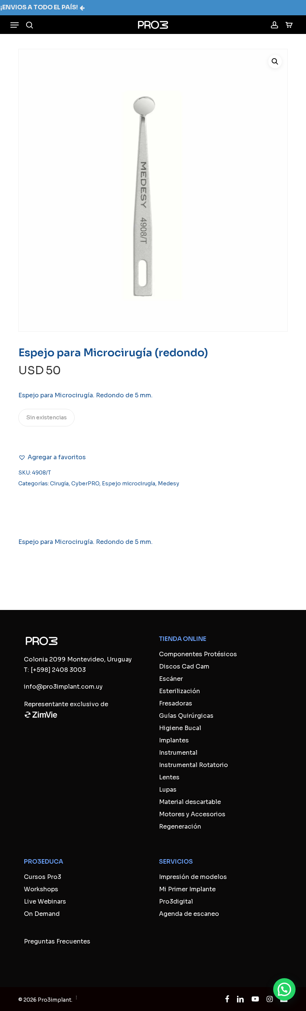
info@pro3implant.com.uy (63, 687)
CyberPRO (85, 483)
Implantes (174, 740)
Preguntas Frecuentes (57, 941)
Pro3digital (176, 901)
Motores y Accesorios (192, 814)
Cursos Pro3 (42, 877)
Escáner (171, 679)
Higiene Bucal (180, 728)
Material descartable (190, 802)
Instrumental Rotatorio (193, 765)
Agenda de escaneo (189, 914)
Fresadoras (175, 703)
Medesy (168, 483)
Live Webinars (45, 901)
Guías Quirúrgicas (186, 716)
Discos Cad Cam (184, 666)
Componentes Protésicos (198, 654)
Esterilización (179, 691)
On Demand (42, 914)
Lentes (169, 777)
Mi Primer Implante (187, 889)
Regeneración (180, 826)
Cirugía (59, 483)
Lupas (168, 790)
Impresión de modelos (193, 877)
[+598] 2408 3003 (58, 670)
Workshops (41, 889)
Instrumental (178, 753)
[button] (14, 25)
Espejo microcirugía (128, 483)
